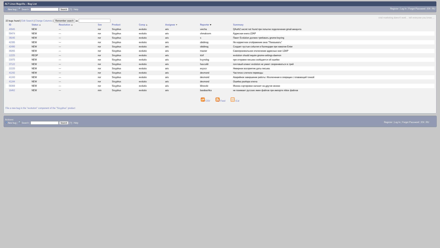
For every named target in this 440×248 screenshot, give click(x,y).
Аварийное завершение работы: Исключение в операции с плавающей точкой (273, 77)
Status (36, 24)
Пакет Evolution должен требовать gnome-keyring (258, 38)
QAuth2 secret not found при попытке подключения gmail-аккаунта (267, 29)
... (433, 17)
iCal (237, 101)
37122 (12, 64)
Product (116, 24)
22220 (12, 68)
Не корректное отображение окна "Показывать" (257, 42)
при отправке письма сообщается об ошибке (256, 59)
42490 (12, 46)
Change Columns (43, 20)
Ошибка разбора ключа (245, 81)
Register (394, 8)
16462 (12, 90)
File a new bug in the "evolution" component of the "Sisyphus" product (40, 108)
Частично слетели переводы (248, 72)
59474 (12, 33)
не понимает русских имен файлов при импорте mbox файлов (265, 90)
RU (433, 8)
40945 (12, 29)
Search (25, 9)
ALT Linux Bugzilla (15, 4)
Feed (223, 101)
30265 (12, 51)
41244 (12, 81)
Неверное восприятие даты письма (251, 68)
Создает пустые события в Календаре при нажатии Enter (263, 46)
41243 (12, 77)
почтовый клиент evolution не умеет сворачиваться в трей (263, 64)
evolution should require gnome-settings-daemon (257, 55)
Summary (238, 24)
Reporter (206, 24)
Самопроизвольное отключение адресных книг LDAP (260, 51)
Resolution (66, 24)
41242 (12, 72)
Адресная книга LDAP (244, 33)
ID (10, 24)
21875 (12, 59)
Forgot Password (416, 8)
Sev (100, 24)
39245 (12, 38)
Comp (143, 24)
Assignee (171, 24)
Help (76, 9)
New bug (12, 9)
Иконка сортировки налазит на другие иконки (256, 86)
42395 (12, 42)
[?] (70, 9)
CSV (208, 101)
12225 (12, 55)
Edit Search (27, 20)
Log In (403, 8)
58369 (12, 86)
